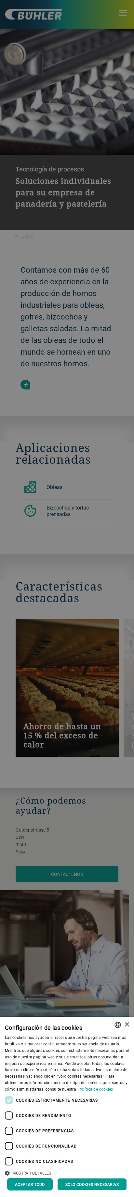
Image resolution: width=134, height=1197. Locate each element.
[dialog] (67, 1107)
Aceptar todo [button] (30, 1184)
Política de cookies (95, 1089)
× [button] (126, 1024)
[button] (67, 1172)
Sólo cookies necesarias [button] (92, 1184)
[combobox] (117, 1025)
